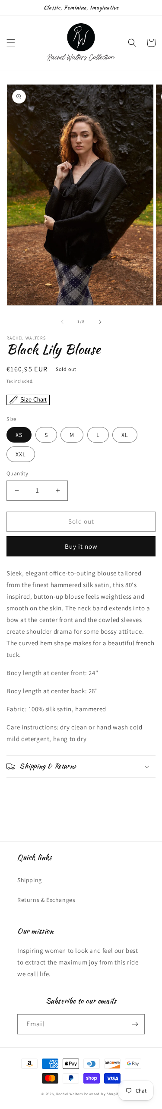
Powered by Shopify (102, 1093)
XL (124, 435)
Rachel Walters (69, 1093)
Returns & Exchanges (46, 900)
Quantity (17, 473)
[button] (10, 42)
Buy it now (81, 546)
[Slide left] (62, 321)
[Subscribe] (134, 1024)
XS (19, 435)
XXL (21, 454)
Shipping (29, 880)
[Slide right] (100, 321)
